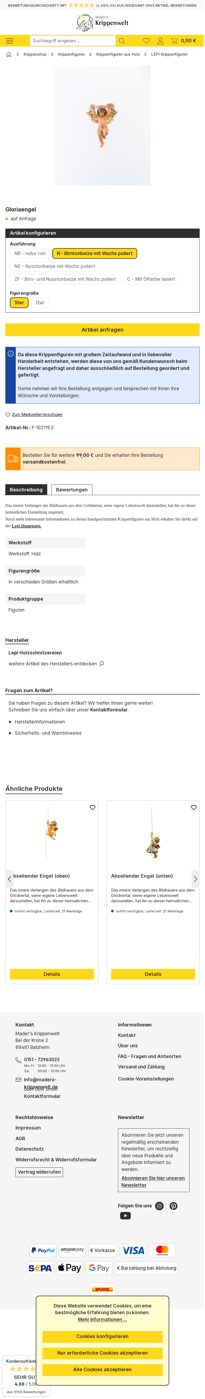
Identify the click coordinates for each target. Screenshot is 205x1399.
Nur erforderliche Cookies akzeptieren (100, 1353)
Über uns (126, 1045)
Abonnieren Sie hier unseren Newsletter (141, 1182)
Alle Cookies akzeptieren (100, 1369)
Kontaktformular (109, 709)
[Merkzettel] (146, 40)
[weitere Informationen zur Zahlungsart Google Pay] (97, 1268)
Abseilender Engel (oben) (40, 876)
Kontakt (124, 1035)
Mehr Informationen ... (100, 1319)
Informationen (132, 1025)
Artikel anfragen (103, 330)
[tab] (26, 489)
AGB (20, 1138)
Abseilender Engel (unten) (140, 876)
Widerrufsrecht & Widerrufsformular (56, 1159)
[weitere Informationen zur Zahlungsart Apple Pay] (67, 1268)
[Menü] (12, 40)
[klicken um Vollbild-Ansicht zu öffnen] (102, 125)
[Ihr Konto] (160, 40)
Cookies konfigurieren (100, 1336)
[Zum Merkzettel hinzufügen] (90, 807)
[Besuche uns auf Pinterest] (171, 1205)
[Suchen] (122, 40)
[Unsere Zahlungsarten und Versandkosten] (100, 1290)
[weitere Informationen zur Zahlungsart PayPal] (41, 1250)
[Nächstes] (192, 879)
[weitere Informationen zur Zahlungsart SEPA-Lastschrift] (38, 1268)
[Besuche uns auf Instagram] (158, 1205)
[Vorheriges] (9, 879)
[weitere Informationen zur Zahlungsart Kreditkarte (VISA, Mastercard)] (130, 1250)
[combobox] (73, 40)
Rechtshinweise (34, 1117)
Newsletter (129, 1117)
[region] (102, 133)
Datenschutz (29, 1149)
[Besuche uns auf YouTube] (123, 1215)
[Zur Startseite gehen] (102, 22)
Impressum (28, 1128)
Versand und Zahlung (139, 1067)
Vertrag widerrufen (39, 1172)
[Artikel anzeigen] (51, 833)
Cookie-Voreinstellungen (144, 1078)
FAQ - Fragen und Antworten (147, 1056)
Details (51, 974)
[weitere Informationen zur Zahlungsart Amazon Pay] (70, 1250)
